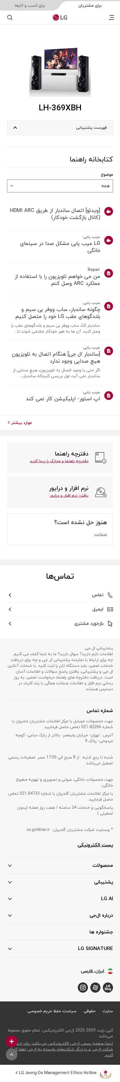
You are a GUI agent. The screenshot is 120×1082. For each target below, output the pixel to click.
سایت (108, 1011)
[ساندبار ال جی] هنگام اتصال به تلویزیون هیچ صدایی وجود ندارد (56, 358)
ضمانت (100, 534)
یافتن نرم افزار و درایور (69, 495)
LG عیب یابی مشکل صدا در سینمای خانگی (60, 247)
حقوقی (90, 1011)
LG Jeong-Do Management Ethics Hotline (58, 1073)
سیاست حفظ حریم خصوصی (52, 1011)
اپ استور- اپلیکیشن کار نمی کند (63, 399)
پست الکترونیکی (95, 845)
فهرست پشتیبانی (91, 128)
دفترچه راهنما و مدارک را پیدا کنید (59, 461)
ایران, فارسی (92, 971)
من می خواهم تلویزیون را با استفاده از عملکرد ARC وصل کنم (57, 280)
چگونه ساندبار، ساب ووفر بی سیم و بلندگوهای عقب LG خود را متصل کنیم (57, 313)
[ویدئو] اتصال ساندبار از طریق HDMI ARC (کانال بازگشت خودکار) (55, 214)
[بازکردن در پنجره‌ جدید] (108, 987)
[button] (60, 882)
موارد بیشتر (21, 423)
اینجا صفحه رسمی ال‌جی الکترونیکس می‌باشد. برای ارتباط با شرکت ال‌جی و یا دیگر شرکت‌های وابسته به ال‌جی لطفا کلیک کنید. (60, 1049)
